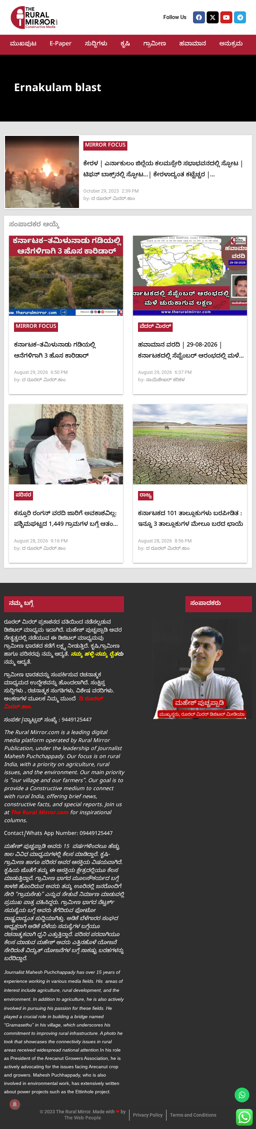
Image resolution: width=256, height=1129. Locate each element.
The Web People (82, 1119)
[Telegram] (240, 17)
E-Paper (61, 44)
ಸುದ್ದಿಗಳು (96, 44)
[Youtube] (226, 17)
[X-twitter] (213, 17)
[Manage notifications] (14, 1104)
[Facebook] (199, 17)
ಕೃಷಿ (125, 44)
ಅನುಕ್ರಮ (231, 44)
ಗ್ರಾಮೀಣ (154, 44)
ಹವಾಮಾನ (192, 44)
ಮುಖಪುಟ (23, 44)
